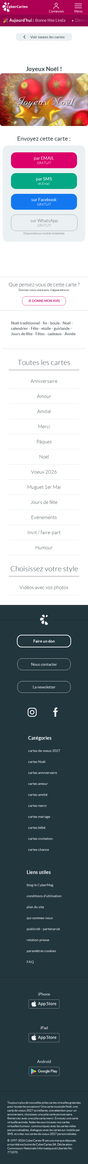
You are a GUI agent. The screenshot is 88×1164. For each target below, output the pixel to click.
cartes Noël (36, 762)
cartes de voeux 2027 (44, 751)
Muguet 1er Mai (44, 487)
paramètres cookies (41, 951)
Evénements (44, 517)
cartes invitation (40, 839)
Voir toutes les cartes (47, 37)
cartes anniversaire (42, 773)
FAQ (30, 962)
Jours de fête (44, 502)
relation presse (38, 940)
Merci (44, 426)
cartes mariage (39, 817)
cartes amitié (37, 795)
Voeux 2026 (44, 472)
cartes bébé (36, 828)
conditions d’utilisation (44, 896)
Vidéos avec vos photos (44, 587)
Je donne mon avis (44, 301)
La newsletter (44, 687)
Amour (44, 396)
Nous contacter (44, 664)
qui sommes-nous (40, 918)
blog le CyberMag (40, 885)
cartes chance (38, 850)
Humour (44, 547)
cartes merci (37, 806)
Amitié (44, 411)
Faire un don (44, 641)
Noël (44, 456)
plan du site (35, 907)
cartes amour (38, 784)
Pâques (44, 441)
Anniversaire (44, 381)
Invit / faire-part (44, 532)
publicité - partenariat (43, 929)
